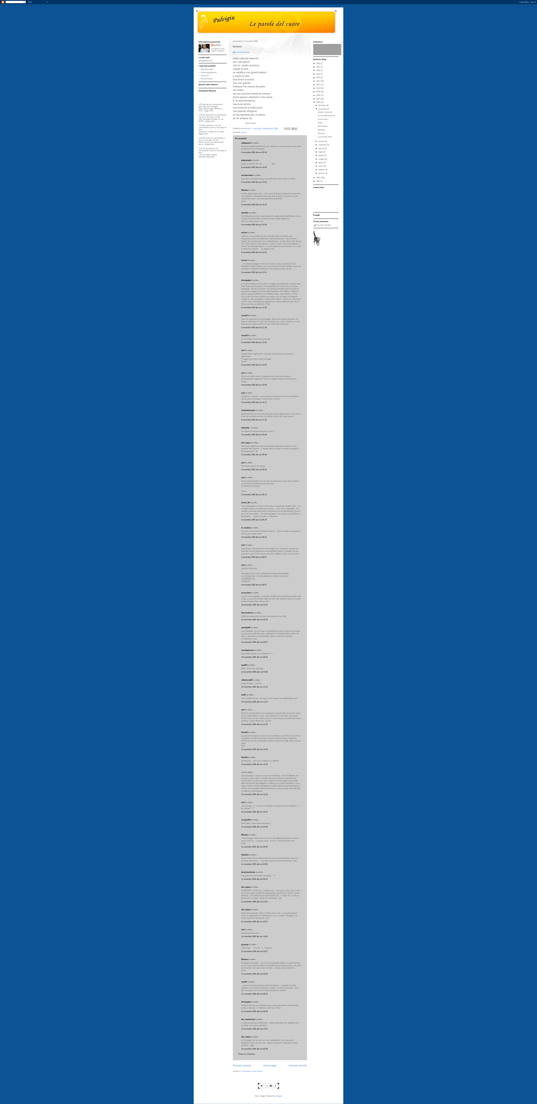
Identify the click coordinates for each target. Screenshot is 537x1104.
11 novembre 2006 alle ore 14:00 (254, 936)
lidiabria (244, 855)
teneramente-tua (248, 872)
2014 (318, 74)
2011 (318, 85)
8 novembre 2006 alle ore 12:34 (254, 327)
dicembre (322, 105)
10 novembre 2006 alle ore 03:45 (254, 620)
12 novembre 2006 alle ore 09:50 (254, 1011)
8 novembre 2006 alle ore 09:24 (254, 152)
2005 (318, 178)
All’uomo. (321, 133)
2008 (318, 95)
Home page (269, 1065)
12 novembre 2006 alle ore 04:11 (254, 951)
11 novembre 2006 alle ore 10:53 (254, 922)
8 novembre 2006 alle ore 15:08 (254, 385)
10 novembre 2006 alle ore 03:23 (254, 605)
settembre (322, 145)
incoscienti (246, 593)
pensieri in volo (212, 125)
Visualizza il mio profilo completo (217, 50)
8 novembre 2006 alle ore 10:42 (254, 205)
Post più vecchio (298, 1065)
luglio (320, 152)
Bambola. (321, 130)
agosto (321, 148)
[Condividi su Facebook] (293, 128)
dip (207, 104)
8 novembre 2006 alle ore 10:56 (254, 225)
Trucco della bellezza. (326, 116)
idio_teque (245, 443)
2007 (318, 99)
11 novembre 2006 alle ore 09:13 (254, 879)
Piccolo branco (207, 79)
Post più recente (242, 1065)
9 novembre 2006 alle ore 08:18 (254, 520)
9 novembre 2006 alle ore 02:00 (254, 435)
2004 (318, 181)
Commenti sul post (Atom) (252, 1071)
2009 (318, 92)
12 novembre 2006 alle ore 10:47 (254, 1029)
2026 (318, 63)
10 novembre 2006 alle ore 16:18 (254, 794)
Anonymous (210, 148)
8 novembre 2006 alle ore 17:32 (254, 420)
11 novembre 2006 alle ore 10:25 (254, 902)
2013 (318, 77)
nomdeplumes (247, 650)
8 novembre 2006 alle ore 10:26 (254, 182)
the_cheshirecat (248, 1019)
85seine (244, 190)
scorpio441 (246, 820)
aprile (320, 162)
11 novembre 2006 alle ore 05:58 (254, 847)
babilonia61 (246, 160)
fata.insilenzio (247, 613)
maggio (321, 159)
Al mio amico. (323, 119)
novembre (322, 109)
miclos (244, 233)
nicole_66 (245, 503)
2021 (318, 67)
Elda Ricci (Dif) (207, 69)
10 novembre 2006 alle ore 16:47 (254, 812)
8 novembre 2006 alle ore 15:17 (254, 402)
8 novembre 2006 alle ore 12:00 (254, 307)
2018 (318, 70)
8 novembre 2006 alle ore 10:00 (254, 167)
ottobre (321, 141)
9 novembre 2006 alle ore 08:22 (254, 537)
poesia (244, 132)
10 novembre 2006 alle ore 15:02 (254, 749)
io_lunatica (246, 528)
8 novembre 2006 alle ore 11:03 (254, 252)
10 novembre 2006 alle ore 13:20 (254, 724)
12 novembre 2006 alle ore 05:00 (254, 974)
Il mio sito (205, 76)
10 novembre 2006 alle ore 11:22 (254, 687)
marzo (321, 166)
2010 (318, 88)
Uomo (208, 138)
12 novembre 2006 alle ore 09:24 (254, 994)
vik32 (243, 695)
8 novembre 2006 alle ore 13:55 (254, 365)
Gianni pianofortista (208, 72)
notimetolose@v (248, 410)
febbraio (321, 170)
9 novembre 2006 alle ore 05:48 (254, 455)
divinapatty (246, 280)
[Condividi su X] (290, 128)
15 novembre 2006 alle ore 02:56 (254, 1049)
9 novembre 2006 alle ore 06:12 (254, 495)
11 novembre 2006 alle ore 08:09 (254, 864)
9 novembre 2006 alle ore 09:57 (254, 557)
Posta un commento (246, 1054)
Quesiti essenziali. (325, 112)
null (243, 350)
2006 (318, 102)
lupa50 (244, 665)
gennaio (321, 173)
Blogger (279, 1096)
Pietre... (321, 123)
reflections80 (246, 680)
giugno (321, 155)
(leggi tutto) (208, 111)
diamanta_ (245, 428)
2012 (318, 81)
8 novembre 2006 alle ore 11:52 (254, 272)
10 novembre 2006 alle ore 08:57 (254, 642)
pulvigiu (217, 45)
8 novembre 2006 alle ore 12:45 (254, 342)
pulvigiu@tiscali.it (206, 61)
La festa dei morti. (325, 137)
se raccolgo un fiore (212, 117)
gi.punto (245, 944)
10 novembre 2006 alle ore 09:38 (254, 672)
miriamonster (247, 175)
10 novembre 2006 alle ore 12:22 (254, 702)
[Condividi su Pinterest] (296, 128)
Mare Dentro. (323, 126)
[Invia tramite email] (285, 128)
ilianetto (244, 213)
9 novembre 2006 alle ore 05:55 (254, 470)
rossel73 (245, 315)
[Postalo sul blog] (288, 128)
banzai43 (209, 115)
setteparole (246, 143)
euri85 (244, 982)
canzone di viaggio (210, 106)
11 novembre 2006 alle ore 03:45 (254, 827)
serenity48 (245, 628)
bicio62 (244, 732)
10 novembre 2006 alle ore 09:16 (254, 657)
